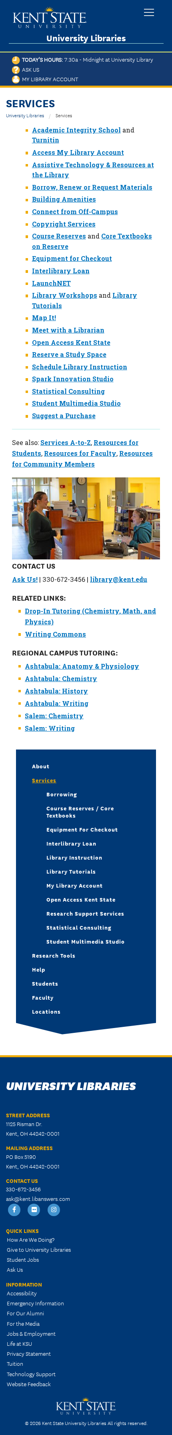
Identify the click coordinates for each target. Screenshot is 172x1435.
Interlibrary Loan (61, 271)
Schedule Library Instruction (79, 367)
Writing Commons (55, 634)
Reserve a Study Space (69, 354)
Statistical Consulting (68, 391)
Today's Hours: (86, 59)
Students (45, 983)
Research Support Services (85, 913)
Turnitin (45, 140)
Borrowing (61, 794)
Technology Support (31, 1373)
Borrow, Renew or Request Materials (92, 187)
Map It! (44, 317)
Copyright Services (64, 224)
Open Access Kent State (71, 342)
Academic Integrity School (76, 130)
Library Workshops (64, 295)
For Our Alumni (25, 1313)
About (41, 766)
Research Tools (54, 955)
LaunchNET (51, 283)
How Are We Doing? (30, 1239)
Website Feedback (29, 1383)
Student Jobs (23, 1259)
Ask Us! (25, 579)
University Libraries (86, 38)
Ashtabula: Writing (56, 703)
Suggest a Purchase (64, 415)
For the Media (23, 1323)
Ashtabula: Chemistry (61, 678)
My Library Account (49, 78)
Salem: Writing (50, 728)
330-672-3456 (23, 1188)
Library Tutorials (71, 871)
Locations (46, 1011)
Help (38, 969)
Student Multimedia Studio (76, 403)
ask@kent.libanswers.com (38, 1198)
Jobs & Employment (31, 1333)
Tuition (15, 1363)
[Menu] (149, 13)
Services (44, 780)
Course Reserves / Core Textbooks (80, 811)
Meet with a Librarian (68, 330)
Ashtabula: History (56, 691)
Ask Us (29, 69)
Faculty (43, 997)
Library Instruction (74, 857)
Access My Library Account (78, 152)
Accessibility (22, 1293)
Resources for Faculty (80, 453)
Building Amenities (64, 199)
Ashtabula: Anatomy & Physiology (82, 666)
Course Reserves (59, 236)
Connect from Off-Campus (75, 211)
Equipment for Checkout (72, 258)
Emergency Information (35, 1303)
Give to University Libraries (39, 1249)
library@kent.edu (118, 579)
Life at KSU (19, 1343)
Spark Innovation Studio (73, 379)
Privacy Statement (29, 1353)
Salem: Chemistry (54, 715)
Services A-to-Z (65, 442)
